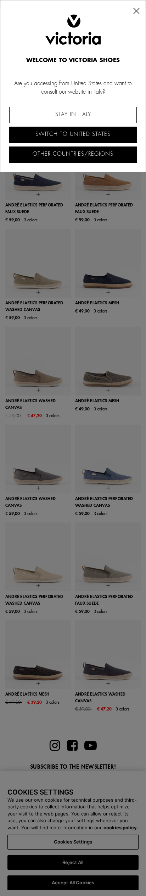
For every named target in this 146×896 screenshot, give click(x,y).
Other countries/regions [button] (73, 154)
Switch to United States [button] (73, 134)
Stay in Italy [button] (73, 114)
